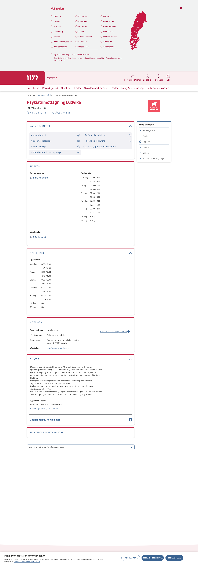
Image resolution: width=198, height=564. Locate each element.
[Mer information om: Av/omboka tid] (78, 135)
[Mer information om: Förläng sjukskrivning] (130, 141)
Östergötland (108, 47)
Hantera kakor (131, 558)
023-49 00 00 (39, 236)
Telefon (146, 136)
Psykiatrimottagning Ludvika (64, 95)
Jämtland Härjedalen (63, 42)
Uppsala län (83, 47)
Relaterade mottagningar (154, 158)
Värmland (107, 16)
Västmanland (108, 31)
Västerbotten (108, 21)
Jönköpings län (60, 47)
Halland (57, 36)
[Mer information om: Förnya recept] (78, 146)
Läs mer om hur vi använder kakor (27, 562)
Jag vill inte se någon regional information (71, 54)
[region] (99, 558)
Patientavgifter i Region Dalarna (44, 408)
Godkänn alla (174, 558)
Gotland (57, 26)
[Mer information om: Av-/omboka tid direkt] (130, 135)
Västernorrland (109, 26)
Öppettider (147, 141)
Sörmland (82, 42)
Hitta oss (146, 147)
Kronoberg (83, 21)
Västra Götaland (110, 36)
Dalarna (57, 21)
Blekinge (57, 16)
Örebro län (107, 42)
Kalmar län (82, 16)
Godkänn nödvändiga (153, 558)
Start (38, 95)
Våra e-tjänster (149, 130)
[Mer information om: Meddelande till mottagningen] (78, 152)
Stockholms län (85, 36)
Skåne (81, 31)
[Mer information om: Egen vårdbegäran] (78, 141)
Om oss (146, 153)
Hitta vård (46, 95)
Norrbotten (83, 26)
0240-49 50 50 (40, 177)
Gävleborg (58, 31)
